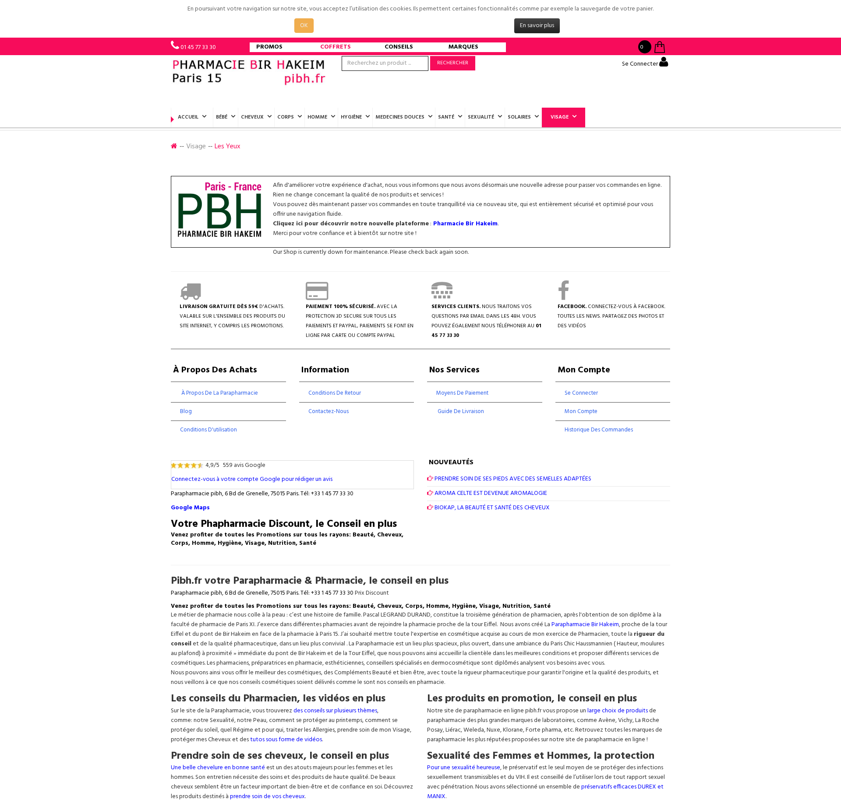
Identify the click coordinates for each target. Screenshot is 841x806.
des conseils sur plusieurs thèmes (335, 711)
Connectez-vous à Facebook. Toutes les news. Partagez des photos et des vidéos (611, 316)
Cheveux (252, 117)
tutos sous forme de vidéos (286, 740)
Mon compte (581, 411)
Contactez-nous (328, 411)
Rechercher (452, 63)
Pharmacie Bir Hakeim (465, 224)
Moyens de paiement (462, 393)
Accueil (188, 117)
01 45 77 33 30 (198, 47)
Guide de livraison (460, 411)
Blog (186, 411)
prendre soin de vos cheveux (267, 797)
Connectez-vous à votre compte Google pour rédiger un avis (251, 479)
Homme (317, 117)
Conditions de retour (334, 393)
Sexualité (481, 117)
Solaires (519, 117)
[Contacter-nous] (441, 297)
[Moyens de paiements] (317, 297)
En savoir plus (537, 26)
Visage (560, 117)
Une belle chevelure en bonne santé (218, 768)
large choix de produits (618, 711)
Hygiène (351, 117)
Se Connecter (640, 64)
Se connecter (581, 393)
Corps (285, 117)
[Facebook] (563, 297)
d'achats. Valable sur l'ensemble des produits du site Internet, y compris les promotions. (232, 316)
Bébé (221, 117)
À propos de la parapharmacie (219, 393)
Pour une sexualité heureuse (463, 768)
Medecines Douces (399, 117)
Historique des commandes (599, 430)
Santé (446, 117)
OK (304, 26)
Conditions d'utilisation (208, 430)
